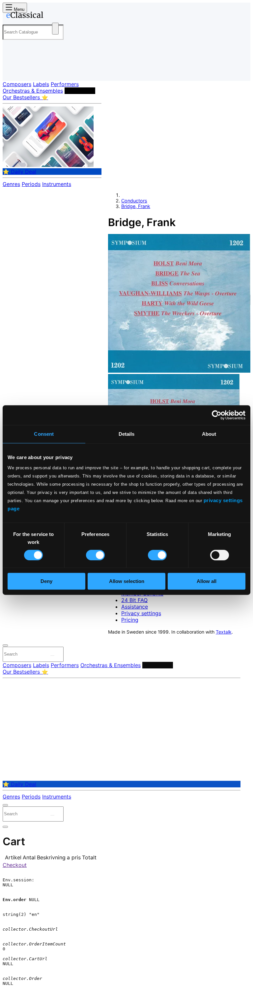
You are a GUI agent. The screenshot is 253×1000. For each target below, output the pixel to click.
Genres (11, 184)
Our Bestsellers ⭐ (25, 97)
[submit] (52, 655)
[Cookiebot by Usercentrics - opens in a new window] (216, 415)
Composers (17, 84)
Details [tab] (127, 434)
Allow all (206, 581)
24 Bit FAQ (134, 600)
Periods (31, 184)
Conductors (80, 90)
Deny (46, 581)
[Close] (5, 645)
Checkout (15, 865)
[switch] (95, 555)
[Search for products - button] (55, 29)
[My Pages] (12, 70)
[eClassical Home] (54, 16)
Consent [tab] (44, 434)
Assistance (134, 606)
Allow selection (126, 581)
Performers (65, 84)
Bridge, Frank (135, 206)
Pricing (129, 619)
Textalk (224, 632)
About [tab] (209, 434)
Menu (18, 9)
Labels (41, 84)
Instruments (56, 184)
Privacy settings (141, 613)
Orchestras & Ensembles (33, 90)
